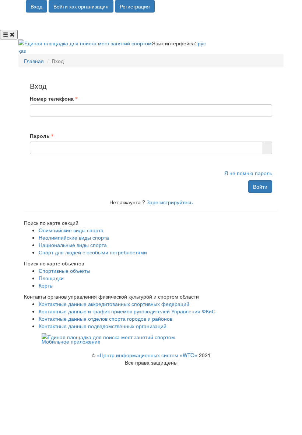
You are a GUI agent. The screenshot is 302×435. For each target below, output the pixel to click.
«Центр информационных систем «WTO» (147, 355)
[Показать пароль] (267, 148)
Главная (34, 61)
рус (202, 43)
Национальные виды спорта (73, 244)
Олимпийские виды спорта (71, 230)
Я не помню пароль (248, 173)
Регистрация (135, 6)
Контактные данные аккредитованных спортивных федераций (114, 303)
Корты (46, 285)
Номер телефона (52, 98)
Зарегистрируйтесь (170, 202)
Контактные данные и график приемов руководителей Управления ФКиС (127, 311)
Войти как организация (81, 6)
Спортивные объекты (64, 270)
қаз (22, 50)
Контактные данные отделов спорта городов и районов (105, 318)
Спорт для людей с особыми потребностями (93, 252)
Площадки (51, 278)
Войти (260, 186)
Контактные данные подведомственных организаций (102, 326)
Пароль (40, 135)
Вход (36, 6)
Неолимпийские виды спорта (74, 237)
